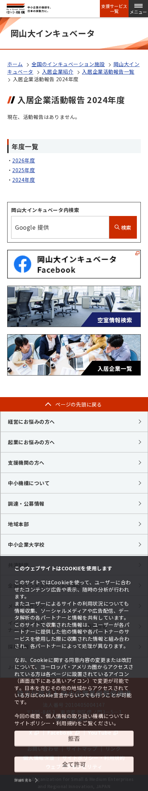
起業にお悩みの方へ (31, 442)
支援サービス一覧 (114, 8)
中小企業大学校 (26, 544)
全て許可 (74, 764)
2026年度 (23, 160)
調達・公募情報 (26, 503)
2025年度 (23, 170)
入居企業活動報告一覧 (108, 71)
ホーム (15, 64)
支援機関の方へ (26, 462)
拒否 (74, 738)
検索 (125, 227)
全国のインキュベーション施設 (68, 64)
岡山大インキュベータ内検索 (45, 209)
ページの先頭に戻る (78, 404)
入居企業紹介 (57, 71)
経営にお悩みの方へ (31, 421)
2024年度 (23, 179)
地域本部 (18, 524)
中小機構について (29, 483)
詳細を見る (23, 780)
